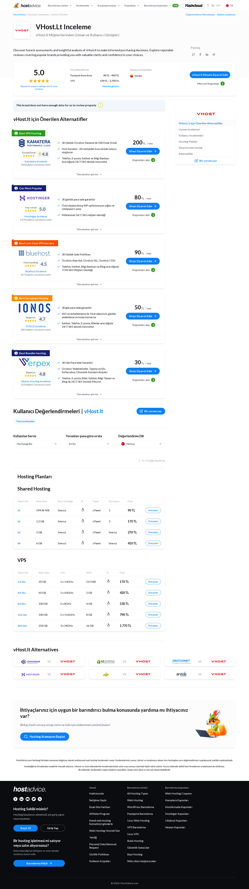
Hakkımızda (96, 793)
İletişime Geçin (97, 800)
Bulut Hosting (135, 840)
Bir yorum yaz (153, 411)
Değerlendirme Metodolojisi (200, 14)
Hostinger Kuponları (177, 813)
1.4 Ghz (22, 581)
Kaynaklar (130, 5)
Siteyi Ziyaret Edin (140, 151)
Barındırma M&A (37, 863)
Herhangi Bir (25, 443)
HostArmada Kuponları (178, 806)
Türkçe (130, 443)
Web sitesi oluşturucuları (141, 861)
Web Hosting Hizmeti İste (104, 830)
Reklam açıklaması (226, 14)
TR (231, 5)
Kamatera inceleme (36, 161)
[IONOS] (34, 308)
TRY (216, 5)
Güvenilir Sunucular (138, 847)
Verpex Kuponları (175, 827)
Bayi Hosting (134, 854)
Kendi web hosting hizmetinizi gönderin (101, 822)
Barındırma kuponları (161, 5)
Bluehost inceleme (35, 271)
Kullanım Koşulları (99, 861)
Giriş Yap (52, 828)
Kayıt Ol (25, 828)
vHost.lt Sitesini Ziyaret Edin (210, 74)
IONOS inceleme (36, 326)
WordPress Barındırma (140, 806)
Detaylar (153, 510)
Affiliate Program (99, 813)
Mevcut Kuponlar (210, 83)
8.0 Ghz (22, 603)
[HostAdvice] (27, 5)
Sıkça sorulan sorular (191, 147)
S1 (19, 510)
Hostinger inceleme (35, 216)
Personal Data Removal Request (102, 845)
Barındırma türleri (58, 5)
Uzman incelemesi (189, 129)
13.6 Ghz (22, 614)
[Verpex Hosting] (34, 363)
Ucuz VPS (133, 834)
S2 (19, 521)
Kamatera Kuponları (177, 800)
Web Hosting (135, 800)
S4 (19, 543)
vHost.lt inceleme (63, 27)
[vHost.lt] (21, 30)
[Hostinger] (34, 198)
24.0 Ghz (22, 625)
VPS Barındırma (136, 827)
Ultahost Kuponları (176, 820)
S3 (19, 532)
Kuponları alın (143, 160)
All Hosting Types (137, 793)
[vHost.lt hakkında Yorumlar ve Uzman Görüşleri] (193, 54)
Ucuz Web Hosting (138, 820)
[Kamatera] (34, 143)
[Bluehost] (34, 253)
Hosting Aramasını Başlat (47, 736)
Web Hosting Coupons (178, 793)
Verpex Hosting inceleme (35, 381)
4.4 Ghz (22, 592)
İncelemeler (82, 5)
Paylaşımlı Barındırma (140, 813)
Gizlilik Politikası (99, 854)
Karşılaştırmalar (107, 5)
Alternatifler (186, 153)
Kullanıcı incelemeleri (191, 135)
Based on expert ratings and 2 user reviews (39, 87)
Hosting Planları (188, 141)
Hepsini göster (110, 86)
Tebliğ (93, 837)
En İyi (72, 443)
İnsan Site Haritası (99, 806)
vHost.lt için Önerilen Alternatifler (201, 123)
